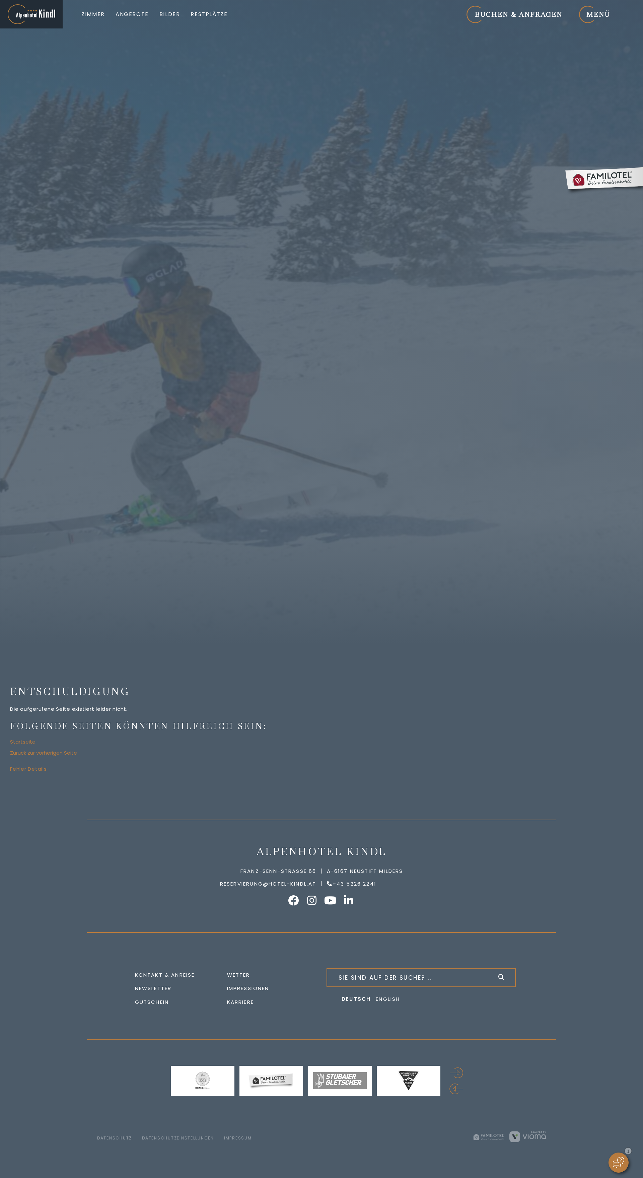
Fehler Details (28, 768)
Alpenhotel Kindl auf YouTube (331, 900)
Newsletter (153, 988)
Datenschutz (114, 1138)
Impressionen (248, 988)
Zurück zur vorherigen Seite (43, 752)
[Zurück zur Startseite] (31, 14)
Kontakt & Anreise (165, 974)
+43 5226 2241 (354, 883)
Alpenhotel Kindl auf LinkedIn (349, 900)
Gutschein (152, 1002)
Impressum (238, 1138)
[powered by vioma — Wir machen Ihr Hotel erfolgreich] (527, 1136)
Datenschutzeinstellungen (178, 1138)
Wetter (238, 974)
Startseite (22, 741)
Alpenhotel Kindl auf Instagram (312, 900)
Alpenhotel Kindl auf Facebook (294, 900)
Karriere (240, 1002)
